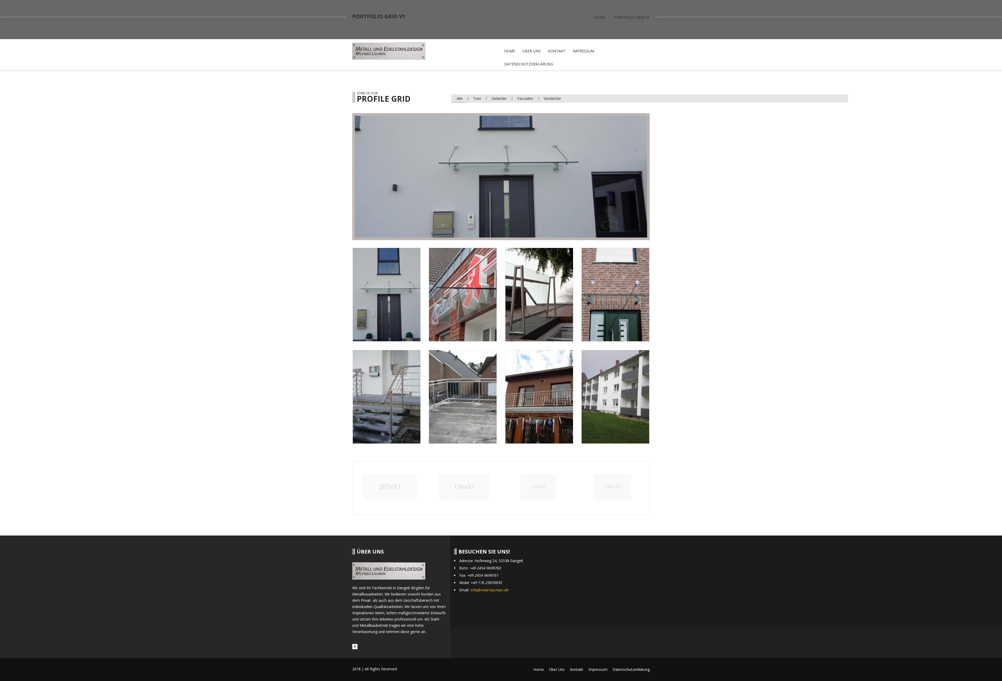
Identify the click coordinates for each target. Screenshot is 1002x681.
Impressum (583, 50)
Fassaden (525, 98)
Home (599, 17)
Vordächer (552, 98)
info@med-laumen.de (489, 589)
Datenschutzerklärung (528, 64)
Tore (477, 98)
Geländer (499, 98)
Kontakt (556, 50)
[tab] (386, 294)
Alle (460, 98)
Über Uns (531, 50)
